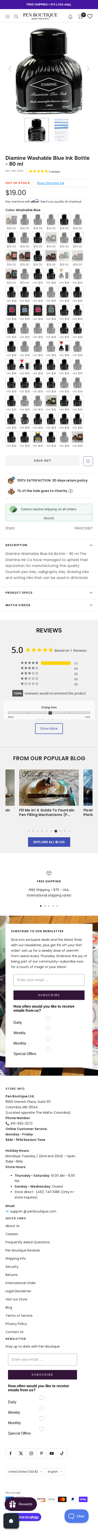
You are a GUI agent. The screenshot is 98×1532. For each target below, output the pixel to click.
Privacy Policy (16, 1323)
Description (16, 545)
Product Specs (19, 593)
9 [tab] (65, 831)
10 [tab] (69, 831)
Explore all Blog (49, 842)
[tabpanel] (49, 795)
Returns (11, 1275)
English (53, 1472)
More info (49, 517)
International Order (20, 1283)
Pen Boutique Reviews (22, 1250)
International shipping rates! (49, 895)
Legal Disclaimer (18, 1291)
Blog (8, 1307)
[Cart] (80, 16)
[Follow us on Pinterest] (41, 1453)
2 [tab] (33, 831)
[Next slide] (88, 68)
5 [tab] (46, 831)
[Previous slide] (10, 68)
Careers (11, 1234)
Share (10, 528)
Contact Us (14, 1332)
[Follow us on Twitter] (21, 1453)
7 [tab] (56, 831)
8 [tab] (60, 831)
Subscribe (49, 995)
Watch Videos (18, 605)
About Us (12, 1226)
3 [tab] (37, 831)
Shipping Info (15, 1258)
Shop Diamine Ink (50, 183)
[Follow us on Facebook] (10, 1453)
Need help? (84, 528)
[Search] (16, 17)
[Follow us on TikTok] (62, 1453)
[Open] (11, 1521)
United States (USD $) (23, 1472)
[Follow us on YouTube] (51, 1453)
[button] (70, 16)
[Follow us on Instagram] (31, 1453)
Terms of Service (19, 1315)
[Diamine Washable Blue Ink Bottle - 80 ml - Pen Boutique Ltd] (37, 130)
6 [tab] (51, 831)
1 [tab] (28, 831)
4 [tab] (42, 831)
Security (11, 1266)
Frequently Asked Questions (27, 1242)
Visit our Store (16, 1299)
